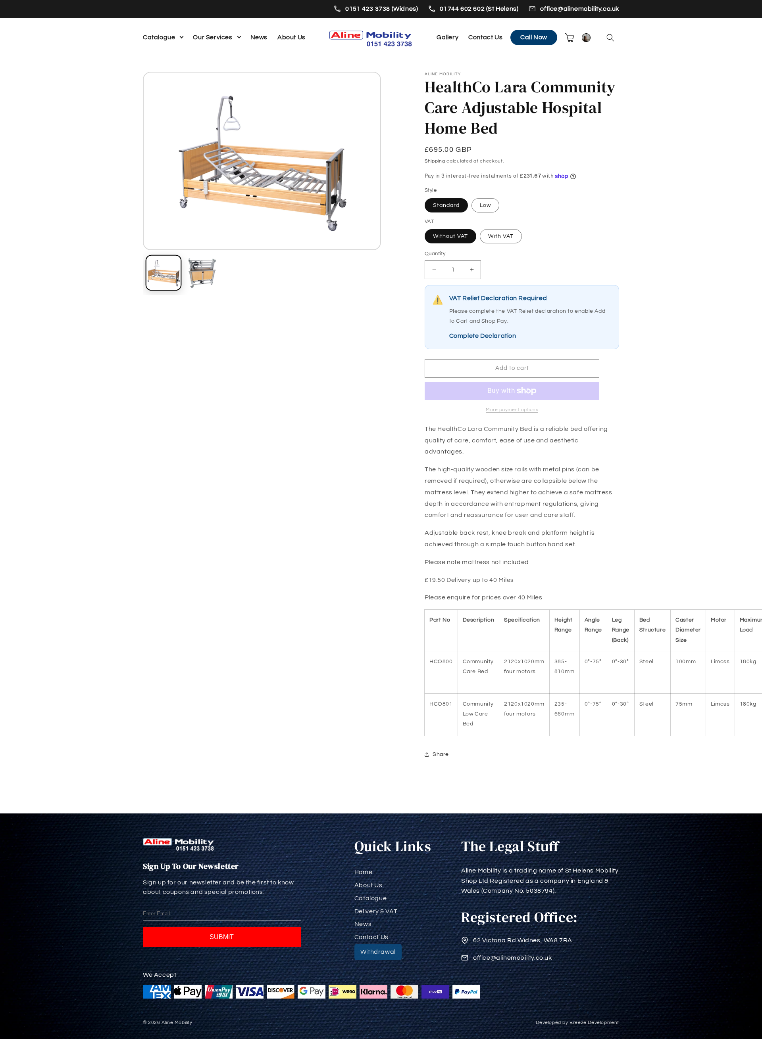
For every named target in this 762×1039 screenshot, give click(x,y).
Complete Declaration (482, 336)
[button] (610, 37)
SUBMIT (222, 937)
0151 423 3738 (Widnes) (381, 9)
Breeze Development (594, 1022)
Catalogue (159, 37)
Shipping (435, 161)
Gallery (447, 37)
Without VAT (450, 236)
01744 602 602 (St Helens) (479, 9)
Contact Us (485, 37)
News (258, 37)
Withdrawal (378, 952)
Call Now (533, 37)
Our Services (212, 37)
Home (363, 872)
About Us (291, 37)
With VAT (501, 236)
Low (485, 205)
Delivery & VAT (375, 911)
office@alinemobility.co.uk (579, 9)
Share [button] (441, 754)
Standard (446, 205)
